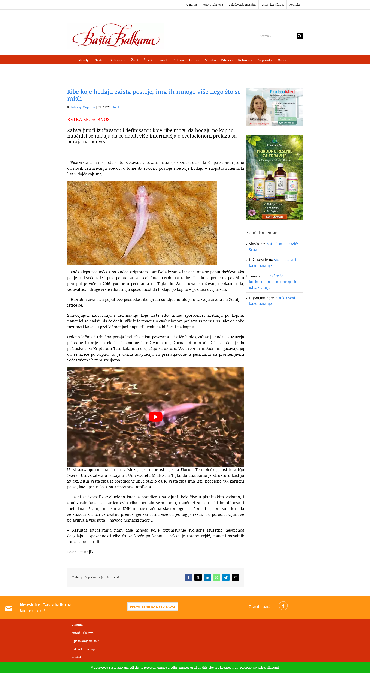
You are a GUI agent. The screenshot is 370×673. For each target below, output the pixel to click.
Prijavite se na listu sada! (152, 606)
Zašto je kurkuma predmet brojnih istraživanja (272, 281)
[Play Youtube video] (155, 417)
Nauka (117, 107)
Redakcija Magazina (83, 107)
